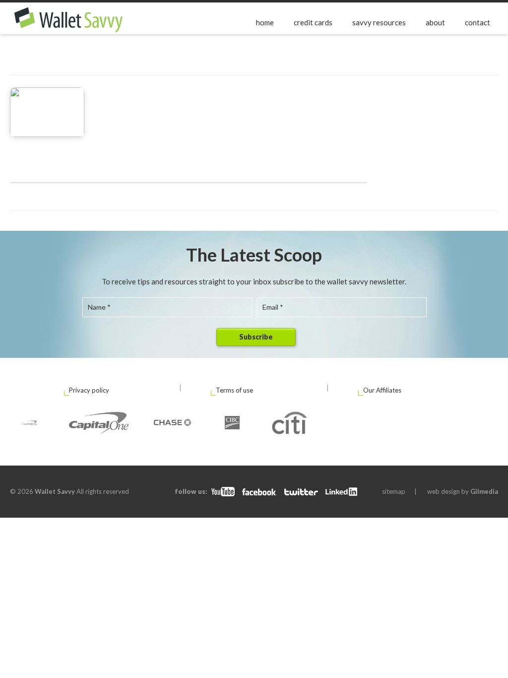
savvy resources (379, 22)
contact (477, 22)
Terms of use (234, 390)
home (265, 22)
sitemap (393, 491)
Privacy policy (89, 390)
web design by (462, 491)
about (435, 22)
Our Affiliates (382, 390)
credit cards (313, 22)
